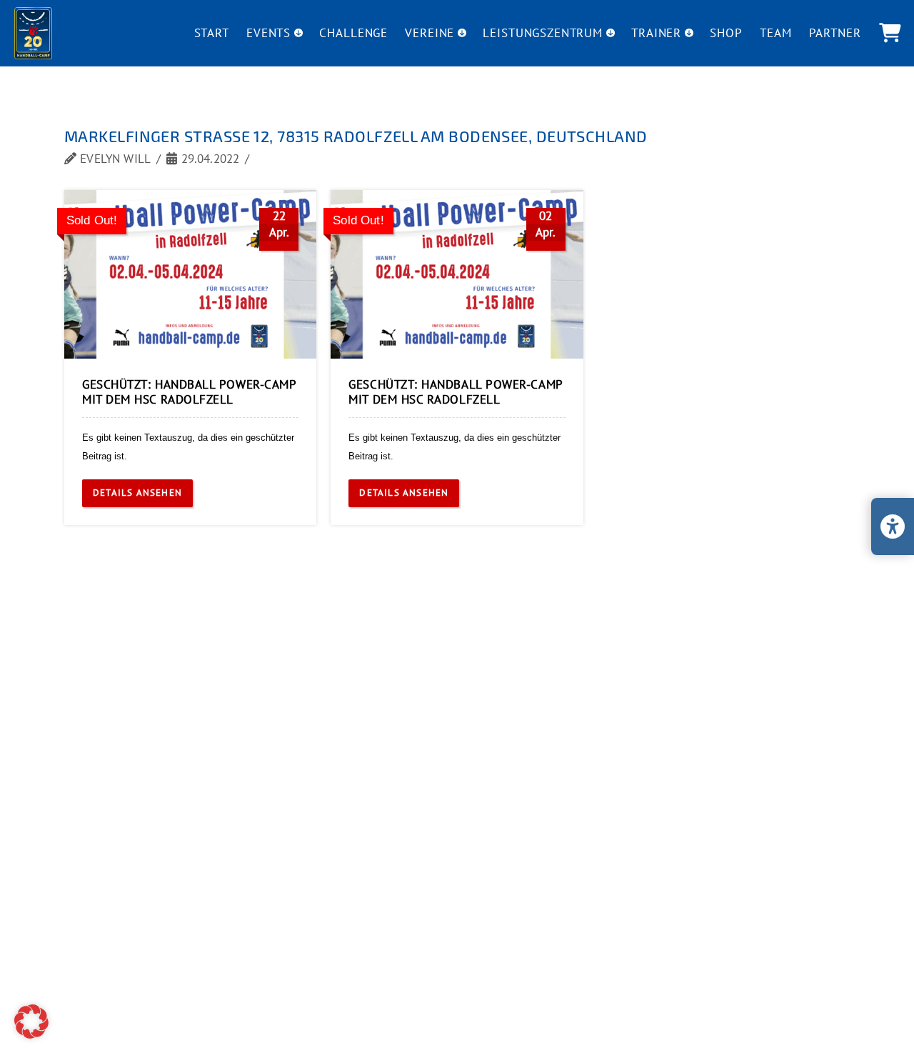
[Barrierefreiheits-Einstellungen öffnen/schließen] (892, 526)
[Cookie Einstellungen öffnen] (31, 1034)
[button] (890, 33)
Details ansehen (137, 492)
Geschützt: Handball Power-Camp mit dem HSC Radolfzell (189, 391)
